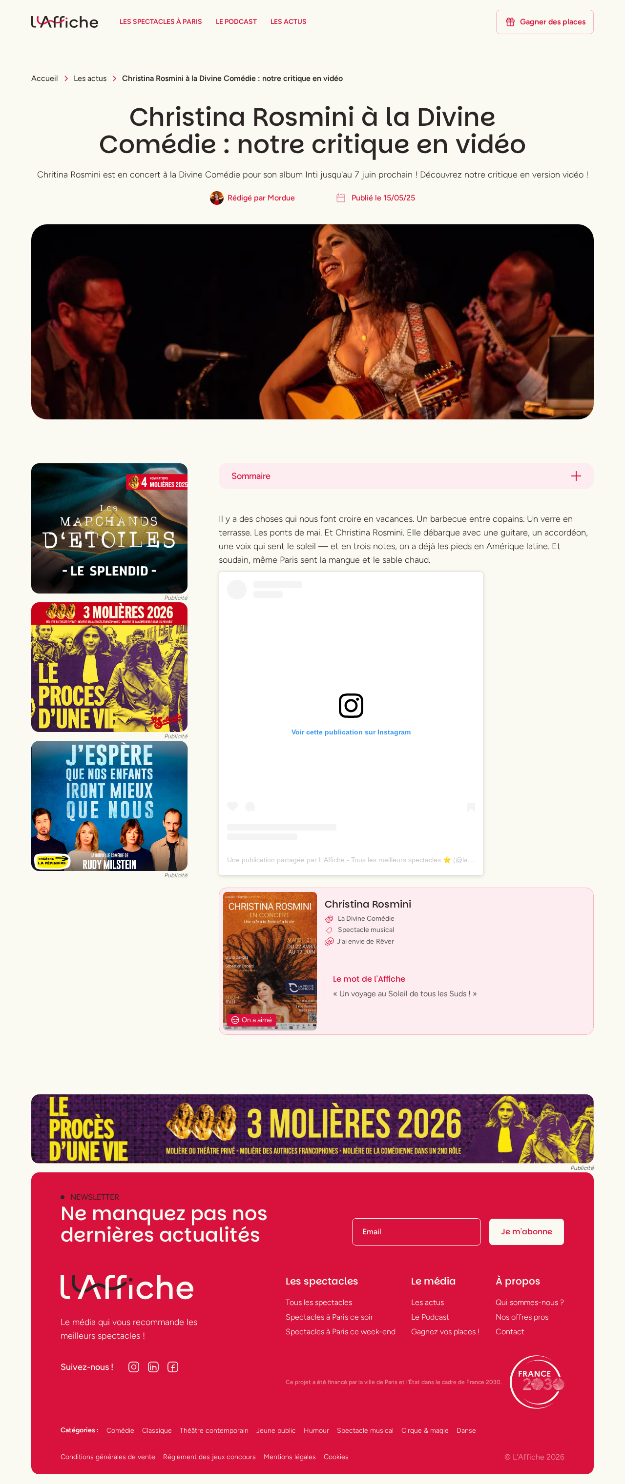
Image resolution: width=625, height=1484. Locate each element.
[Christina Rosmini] (406, 961)
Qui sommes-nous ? (530, 1302)
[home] (64, 22)
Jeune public (276, 1430)
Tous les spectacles (319, 1302)
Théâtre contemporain (214, 1430)
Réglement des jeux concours (209, 1457)
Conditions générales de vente (108, 1457)
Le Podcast (430, 1317)
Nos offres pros (522, 1317)
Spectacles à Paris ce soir (329, 1317)
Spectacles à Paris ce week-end (341, 1331)
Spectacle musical (365, 1430)
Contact (510, 1331)
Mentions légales (290, 1457)
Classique (157, 1430)
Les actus (427, 1302)
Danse (466, 1430)
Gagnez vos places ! (445, 1331)
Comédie (120, 1430)
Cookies (336, 1457)
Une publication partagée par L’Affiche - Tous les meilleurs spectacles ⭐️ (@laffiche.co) (361, 860)
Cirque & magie (425, 1430)
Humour (316, 1430)
